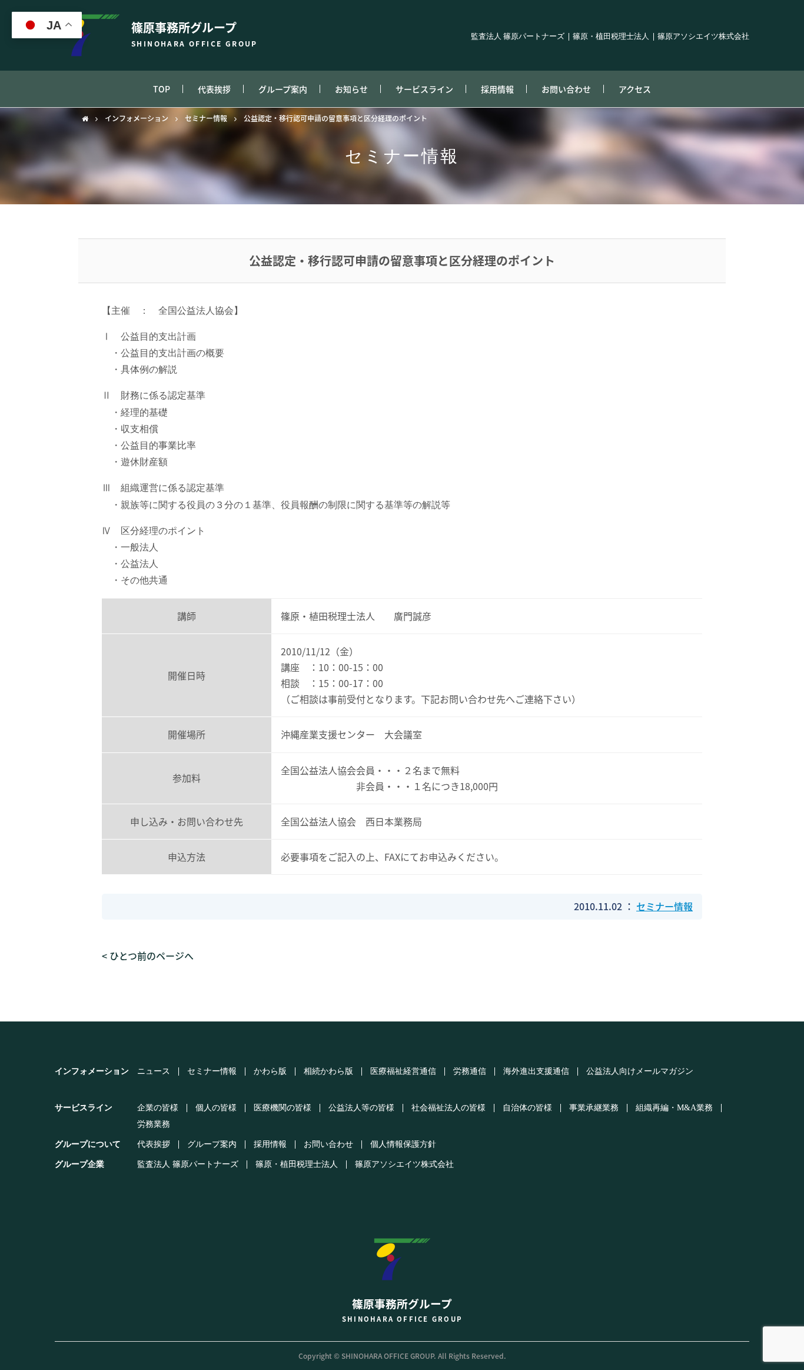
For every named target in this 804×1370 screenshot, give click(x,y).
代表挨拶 (214, 89)
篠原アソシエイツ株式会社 (703, 37)
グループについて (88, 1144)
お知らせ (351, 89)
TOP (161, 89)
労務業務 (153, 1124)
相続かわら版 (328, 1071)
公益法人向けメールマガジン (639, 1071)
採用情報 (497, 89)
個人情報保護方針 (403, 1144)
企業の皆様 (157, 1108)
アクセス (635, 89)
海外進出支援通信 (536, 1071)
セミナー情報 (206, 118)
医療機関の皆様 (282, 1108)
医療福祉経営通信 (403, 1071)
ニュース (153, 1071)
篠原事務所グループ (194, 34)
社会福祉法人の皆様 (448, 1108)
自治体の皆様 (527, 1108)
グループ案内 (282, 89)
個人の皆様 (216, 1108)
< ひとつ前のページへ (148, 955)
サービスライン (424, 89)
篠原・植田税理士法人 (611, 37)
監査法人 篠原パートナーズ (517, 37)
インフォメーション (136, 118)
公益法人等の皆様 (361, 1108)
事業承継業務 (594, 1108)
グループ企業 (79, 1164)
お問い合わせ (566, 89)
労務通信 (469, 1071)
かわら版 (270, 1071)
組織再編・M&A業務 (674, 1108)
